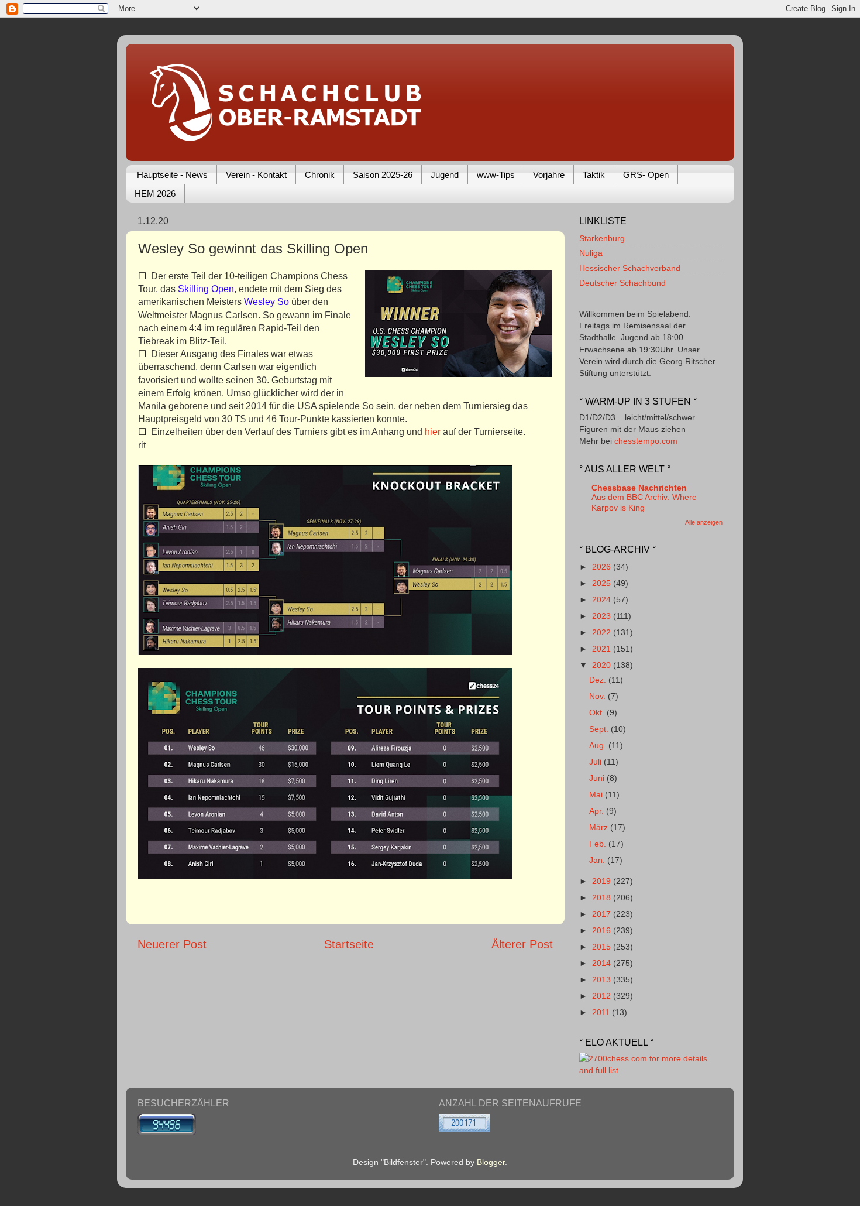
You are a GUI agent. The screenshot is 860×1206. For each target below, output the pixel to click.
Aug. (598, 745)
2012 (602, 996)
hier (433, 432)
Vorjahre (549, 175)
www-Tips (496, 175)
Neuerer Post (172, 944)
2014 (602, 963)
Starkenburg (602, 238)
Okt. (598, 712)
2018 (602, 897)
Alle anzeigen (704, 522)
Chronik (320, 175)
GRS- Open (646, 175)
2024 (602, 599)
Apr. (597, 811)
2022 (602, 632)
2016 (602, 930)
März (599, 827)
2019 (602, 881)
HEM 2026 (155, 193)
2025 (602, 583)
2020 (602, 665)
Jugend (445, 175)
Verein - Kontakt (256, 175)
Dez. (598, 679)
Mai (597, 794)
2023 (602, 616)
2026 (602, 566)
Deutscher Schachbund (622, 282)
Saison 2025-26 (382, 175)
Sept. (600, 729)
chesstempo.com (645, 441)
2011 (602, 1012)
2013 (602, 979)
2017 (602, 914)
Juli (596, 761)
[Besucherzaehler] (166, 1132)
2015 (602, 946)
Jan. (598, 860)
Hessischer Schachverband (629, 268)
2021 (602, 648)
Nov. (598, 696)
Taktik (594, 175)
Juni (598, 778)
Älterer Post (522, 944)
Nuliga (591, 253)
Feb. (598, 843)
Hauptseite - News (172, 175)
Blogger (491, 1162)
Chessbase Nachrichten (639, 487)
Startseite (349, 944)
